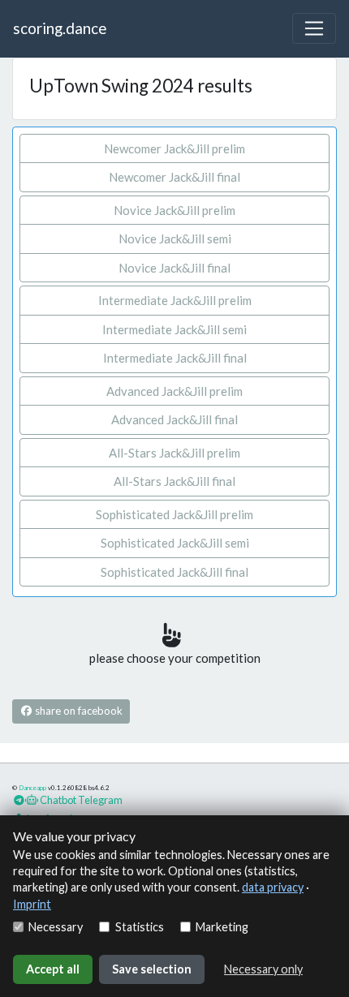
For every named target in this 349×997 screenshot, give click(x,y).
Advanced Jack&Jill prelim (174, 391)
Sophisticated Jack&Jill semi (175, 542)
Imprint (32, 904)
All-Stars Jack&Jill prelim (174, 452)
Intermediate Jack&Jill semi (174, 329)
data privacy (273, 887)
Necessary (55, 927)
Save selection (152, 969)
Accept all (53, 969)
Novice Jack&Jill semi (174, 238)
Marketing (222, 927)
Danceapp (32, 788)
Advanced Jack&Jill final (174, 419)
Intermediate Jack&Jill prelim (175, 300)
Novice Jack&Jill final (174, 267)
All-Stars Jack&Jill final (174, 481)
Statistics (139, 927)
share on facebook (77, 710)
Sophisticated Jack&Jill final (174, 572)
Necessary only (263, 969)
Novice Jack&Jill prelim (174, 210)
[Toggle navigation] (314, 28)
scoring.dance (59, 28)
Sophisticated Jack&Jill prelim (174, 514)
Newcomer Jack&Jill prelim (174, 148)
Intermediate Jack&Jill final (175, 357)
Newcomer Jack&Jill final (174, 177)
